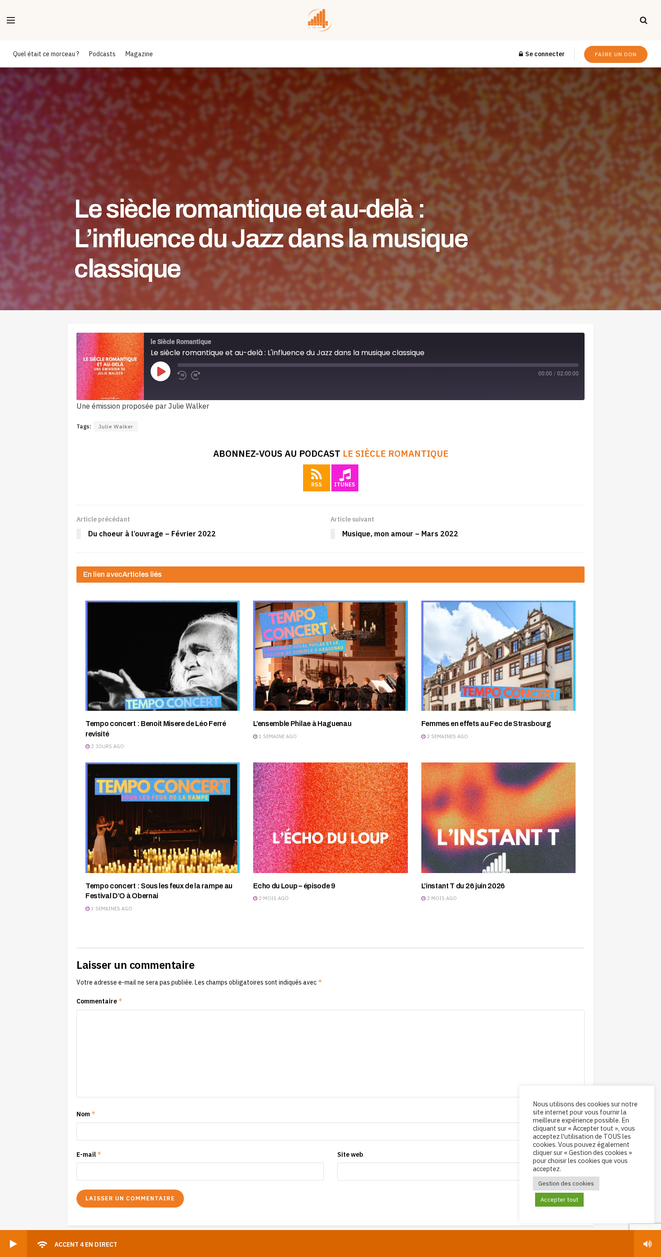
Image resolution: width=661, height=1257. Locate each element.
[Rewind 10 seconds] (182, 375)
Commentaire (99, 1001)
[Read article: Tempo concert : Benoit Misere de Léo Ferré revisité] (162, 656)
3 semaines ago (110, 908)
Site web (350, 1154)
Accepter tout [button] (559, 1200)
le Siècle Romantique (395, 453)
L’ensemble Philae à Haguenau (302, 723)
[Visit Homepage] (327, 20)
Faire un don (616, 54)
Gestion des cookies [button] (566, 1183)
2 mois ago (273, 898)
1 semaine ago (277, 736)
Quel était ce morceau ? (46, 54)
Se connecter (544, 54)
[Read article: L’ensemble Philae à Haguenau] (330, 656)
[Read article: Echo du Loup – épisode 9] (330, 817)
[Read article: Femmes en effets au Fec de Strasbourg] (498, 656)
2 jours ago (106, 746)
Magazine (139, 54)
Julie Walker (115, 426)
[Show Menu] (11, 20)
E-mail (89, 1154)
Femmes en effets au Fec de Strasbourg (486, 723)
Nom (86, 1114)
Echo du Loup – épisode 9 (294, 886)
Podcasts (102, 54)
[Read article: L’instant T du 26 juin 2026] (498, 817)
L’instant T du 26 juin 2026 (463, 886)
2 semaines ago (446, 736)
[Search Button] (644, 20)
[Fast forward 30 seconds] (195, 375)
